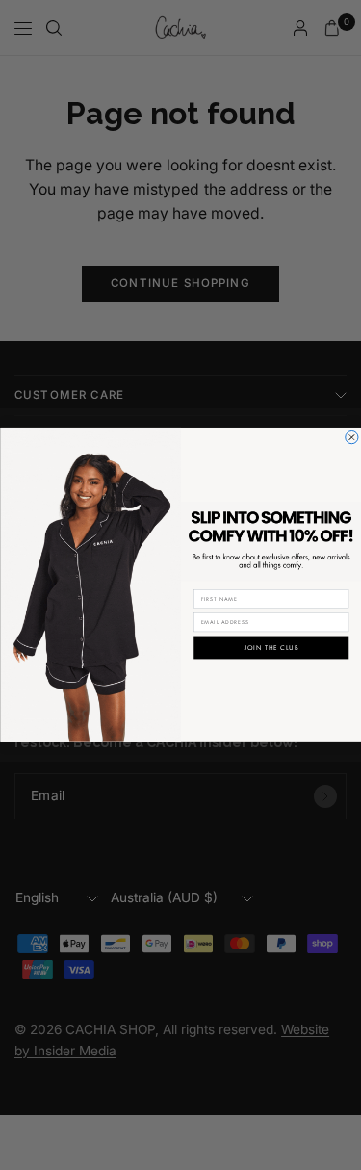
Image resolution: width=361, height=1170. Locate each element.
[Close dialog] (351, 437)
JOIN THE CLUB (270, 647)
